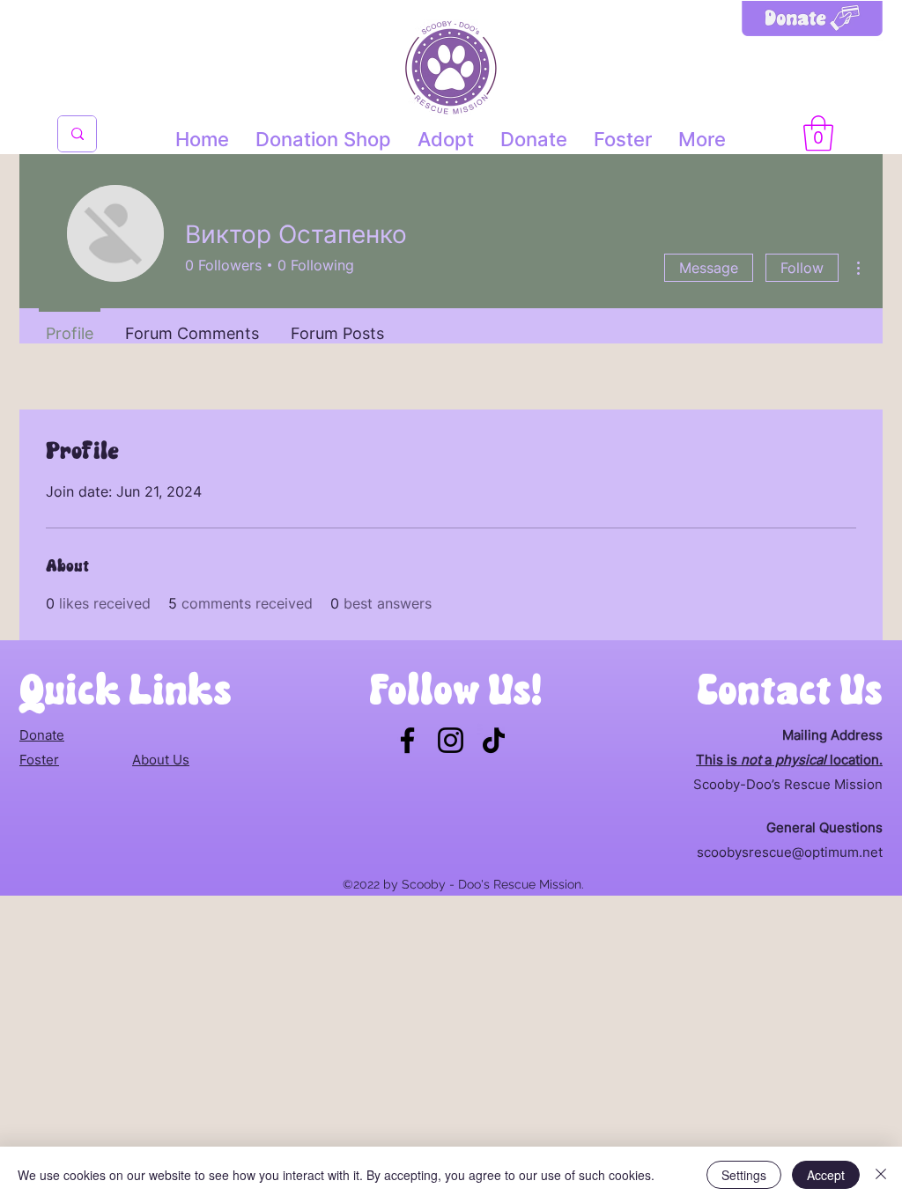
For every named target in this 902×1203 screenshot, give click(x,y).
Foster (39, 759)
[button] (818, 133)
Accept (826, 1175)
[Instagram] (450, 740)
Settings (743, 1175)
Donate (41, 735)
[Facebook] (407, 740)
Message (708, 268)
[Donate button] (812, 35)
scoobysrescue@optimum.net (790, 852)
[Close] (880, 1175)
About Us (160, 759)
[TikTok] (494, 740)
